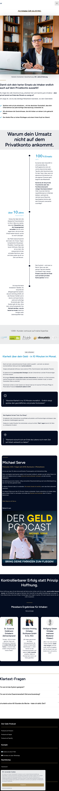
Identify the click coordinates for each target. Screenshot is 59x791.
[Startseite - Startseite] (1, 3)
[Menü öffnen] (57, 3)
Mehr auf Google (30, 611)
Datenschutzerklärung (7, 788)
